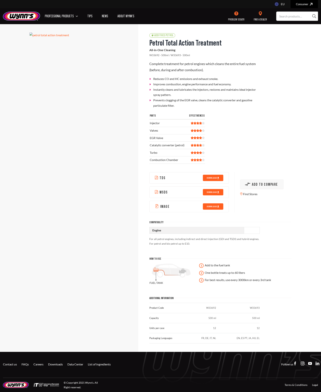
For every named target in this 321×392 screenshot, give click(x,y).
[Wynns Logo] (21, 13)
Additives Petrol (164, 35)
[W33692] (78, 35)
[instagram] (302, 363)
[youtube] (310, 363)
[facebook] (295, 363)
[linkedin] (317, 363)
